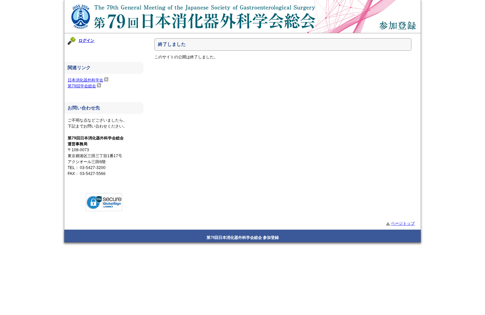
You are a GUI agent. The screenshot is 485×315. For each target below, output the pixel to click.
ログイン (86, 40)
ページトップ (403, 223)
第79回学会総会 (82, 86)
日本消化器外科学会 (85, 80)
